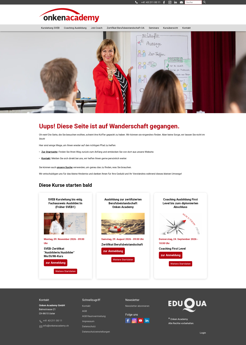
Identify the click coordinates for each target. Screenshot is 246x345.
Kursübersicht (170, 27)
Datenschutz (89, 326)
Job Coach (96, 27)
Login (203, 332)
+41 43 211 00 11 (151, 2)
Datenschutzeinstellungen (96, 331)
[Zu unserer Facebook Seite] (127, 320)
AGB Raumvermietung (94, 316)
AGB (84, 311)
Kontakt (186, 27)
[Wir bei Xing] (146, 320)
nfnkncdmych (56, 325)
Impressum (88, 321)
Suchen (204, 2)
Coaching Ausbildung (75, 27)
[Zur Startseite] (69, 15)
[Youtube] (140, 320)
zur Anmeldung (55, 262)
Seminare (154, 27)
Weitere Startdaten (65, 271)
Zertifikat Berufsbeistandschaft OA (125, 27)
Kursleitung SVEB (50, 27)
